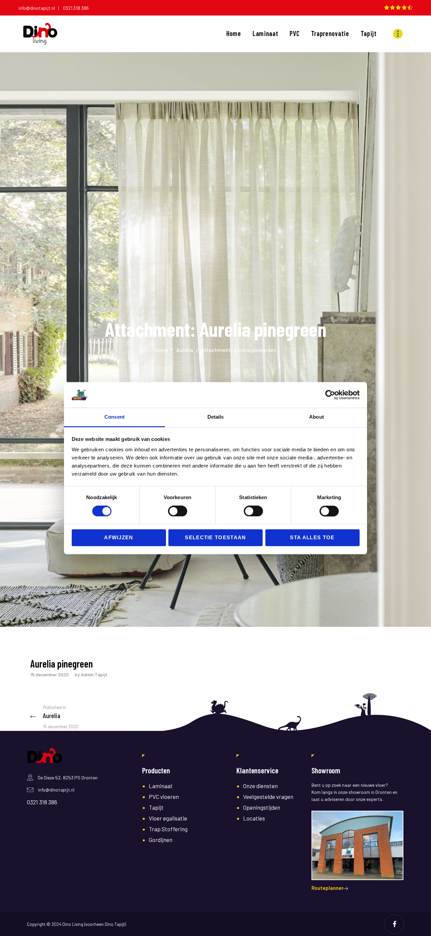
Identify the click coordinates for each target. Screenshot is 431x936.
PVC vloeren (164, 796)
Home (162, 350)
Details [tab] (215, 417)
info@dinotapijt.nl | (40, 8)
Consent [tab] (114, 417)
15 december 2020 (49, 674)
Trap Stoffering (168, 829)
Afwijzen (118, 538)
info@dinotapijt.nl (56, 790)
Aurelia (184, 350)
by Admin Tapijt (91, 674)
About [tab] (316, 417)
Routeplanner (327, 888)
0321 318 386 (76, 8)
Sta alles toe (312, 538)
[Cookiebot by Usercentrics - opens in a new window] (330, 395)
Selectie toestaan (215, 538)
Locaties (254, 818)
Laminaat (161, 785)
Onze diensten (260, 785)
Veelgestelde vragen (268, 796)
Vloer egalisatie (168, 818)
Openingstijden (261, 807)
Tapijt (156, 807)
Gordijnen (160, 839)
